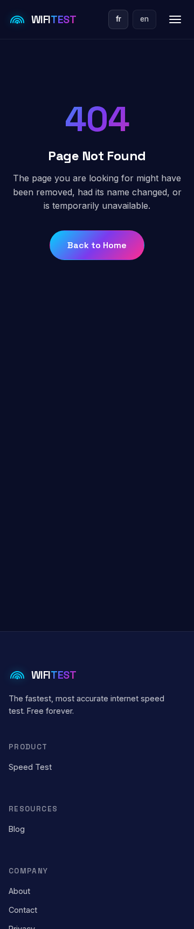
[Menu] (175, 19)
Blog (17, 829)
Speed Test (30, 766)
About (19, 891)
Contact (23, 909)
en (144, 19)
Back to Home (97, 245)
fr (118, 19)
